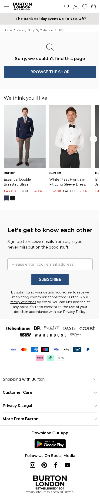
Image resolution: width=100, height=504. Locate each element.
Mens (20, 30)
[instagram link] (32, 465)
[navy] (6, 198)
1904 (61, 30)
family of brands (23, 302)
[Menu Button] (6, 6)
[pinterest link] (44, 465)
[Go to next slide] (93, 139)
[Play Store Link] (50, 443)
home (8, 30)
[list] (52, 156)
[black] (12, 198)
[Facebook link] (56, 465)
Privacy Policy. (74, 312)
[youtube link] (67, 465)
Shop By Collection (40, 30)
